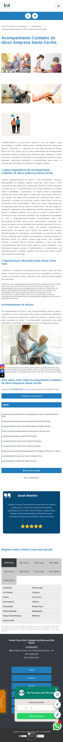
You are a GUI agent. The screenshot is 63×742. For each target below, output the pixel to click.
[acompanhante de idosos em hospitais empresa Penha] (16, 93)
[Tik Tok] (2, 375)
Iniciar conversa (36, 716)
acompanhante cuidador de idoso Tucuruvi (19, 461)
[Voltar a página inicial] (6, 6)
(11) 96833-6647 (17, 389)
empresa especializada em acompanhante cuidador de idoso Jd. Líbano (31, 451)
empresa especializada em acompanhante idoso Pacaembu (26, 421)
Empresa (31, 678)
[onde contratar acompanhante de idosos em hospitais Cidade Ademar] (16, 63)
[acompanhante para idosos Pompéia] (47, 63)
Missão (31, 686)
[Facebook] (2, 371)
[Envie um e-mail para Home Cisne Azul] (35, 16)
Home (31, 670)
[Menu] (58, 6)
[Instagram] (2, 366)
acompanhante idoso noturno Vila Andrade (19, 436)
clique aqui (31, 389)
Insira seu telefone (36, 702)
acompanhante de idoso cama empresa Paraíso (21, 446)
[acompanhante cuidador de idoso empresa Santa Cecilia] (16, 124)
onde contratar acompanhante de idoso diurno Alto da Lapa (26, 431)
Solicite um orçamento (31, 396)
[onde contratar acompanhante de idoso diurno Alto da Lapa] (47, 93)
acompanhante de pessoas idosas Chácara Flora (22, 456)
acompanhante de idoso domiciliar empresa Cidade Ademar (26, 426)
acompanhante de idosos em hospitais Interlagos (22, 441)
